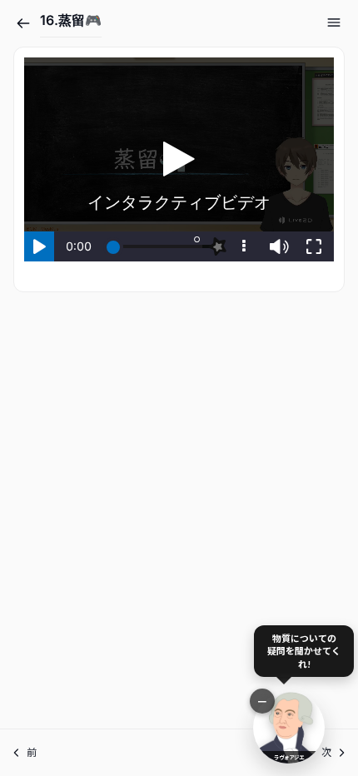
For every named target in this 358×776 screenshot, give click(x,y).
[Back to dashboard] (23, 23)
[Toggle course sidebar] (334, 22)
